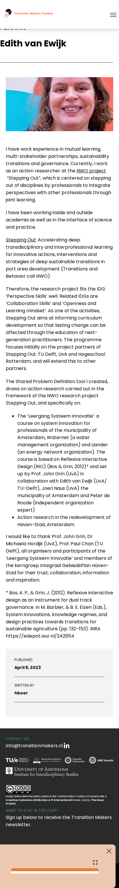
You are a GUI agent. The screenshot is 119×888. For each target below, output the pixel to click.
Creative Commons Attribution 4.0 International (39, 800)
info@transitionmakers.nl (34, 745)
